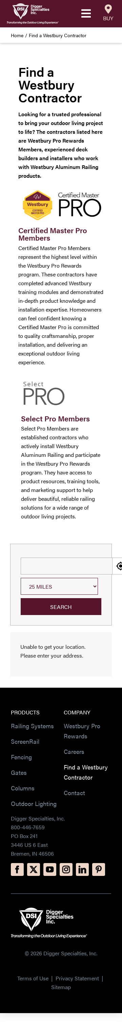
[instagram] (66, 869)
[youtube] (49, 869)
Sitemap (61, 987)
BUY (108, 18)
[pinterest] (98, 869)
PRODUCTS (25, 712)
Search (61, 607)
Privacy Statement (78, 978)
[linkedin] (82, 869)
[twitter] (33, 869)
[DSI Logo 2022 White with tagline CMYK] (49, 910)
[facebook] (17, 869)
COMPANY (77, 712)
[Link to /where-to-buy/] (108, 9)
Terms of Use (32, 978)
